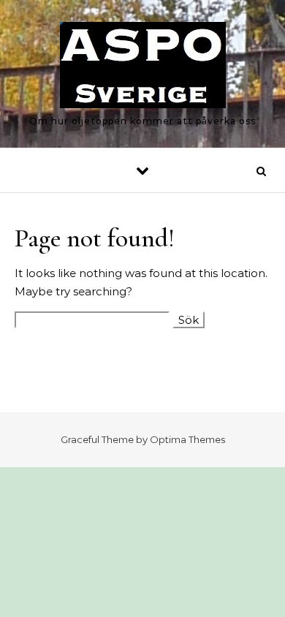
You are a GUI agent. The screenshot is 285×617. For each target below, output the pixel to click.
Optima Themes (187, 439)
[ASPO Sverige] (143, 67)
